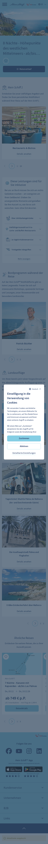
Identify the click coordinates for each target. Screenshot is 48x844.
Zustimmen (24, 438)
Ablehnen (24, 446)
